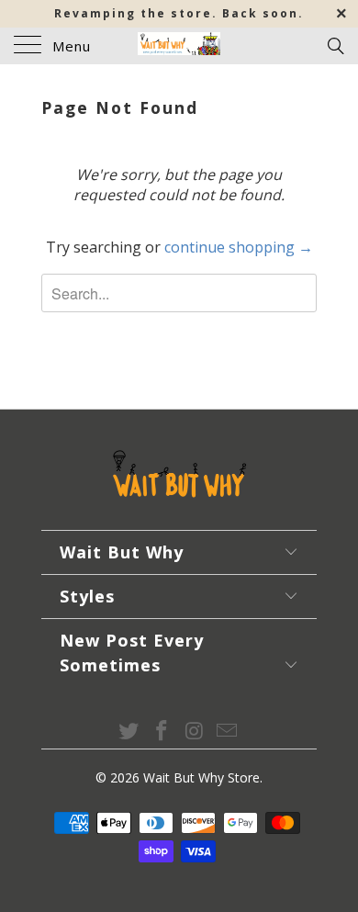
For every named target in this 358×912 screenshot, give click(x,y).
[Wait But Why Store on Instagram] (194, 732)
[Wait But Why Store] (179, 46)
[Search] (334, 45)
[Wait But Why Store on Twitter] (129, 732)
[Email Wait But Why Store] (227, 732)
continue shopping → (238, 247)
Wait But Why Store (201, 777)
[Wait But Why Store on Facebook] (161, 732)
